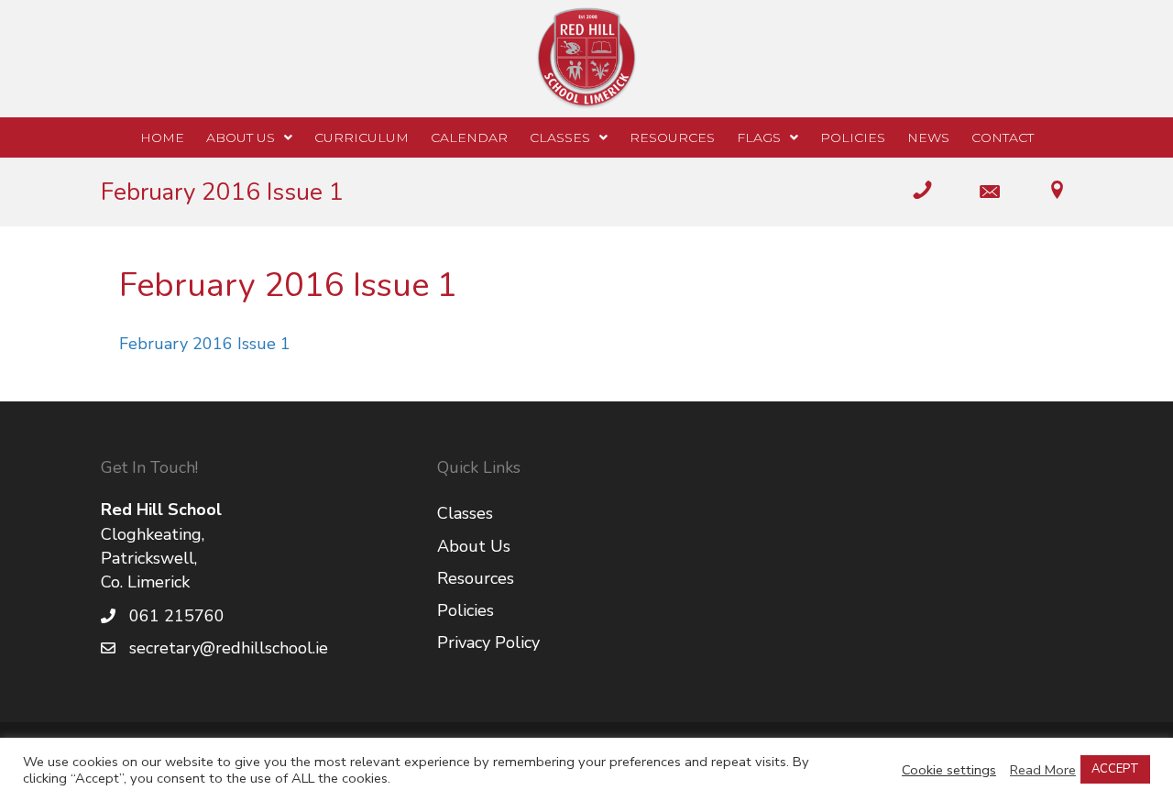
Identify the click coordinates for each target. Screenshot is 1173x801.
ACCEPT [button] (1115, 769)
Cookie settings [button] (949, 770)
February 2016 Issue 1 (205, 344)
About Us (473, 546)
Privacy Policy (488, 642)
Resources (475, 578)
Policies (465, 610)
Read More (1043, 770)
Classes (465, 513)
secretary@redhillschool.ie (228, 648)
